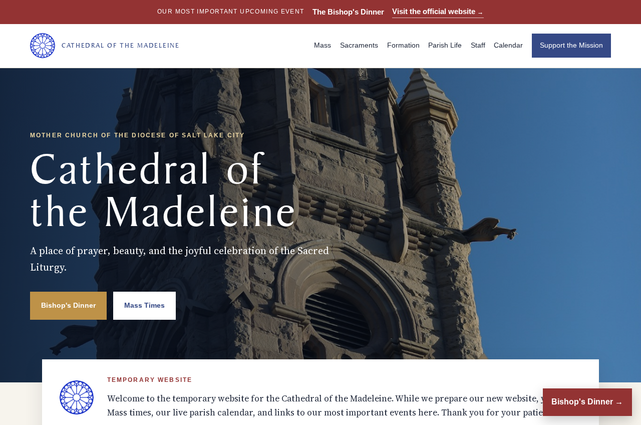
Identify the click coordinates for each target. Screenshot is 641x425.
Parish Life (445, 45)
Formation (403, 45)
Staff (478, 45)
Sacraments (359, 45)
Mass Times (144, 305)
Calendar (508, 45)
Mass (322, 45)
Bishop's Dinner (68, 305)
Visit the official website (438, 12)
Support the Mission (571, 45)
